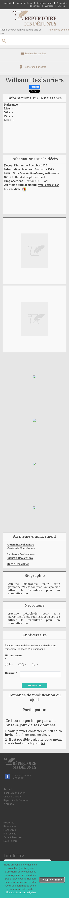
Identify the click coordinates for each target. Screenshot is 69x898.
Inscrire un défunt (24, 3)
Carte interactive (13, 837)
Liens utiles (10, 829)
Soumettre (35, 685)
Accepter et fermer (52, 879)
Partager (35, 87)
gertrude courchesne (21, 548)
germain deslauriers (20, 544)
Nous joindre (10, 840)
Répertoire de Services (16, 800)
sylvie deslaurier (18, 563)
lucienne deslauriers (20, 554)
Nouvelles (9, 822)
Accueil (7, 3)
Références (10, 826)
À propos (49, 6)
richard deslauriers (20, 557)
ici (43, 743)
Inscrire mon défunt (14, 792)
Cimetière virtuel (44, 3)
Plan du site (10, 833)
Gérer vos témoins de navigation (21, 892)
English (61, 6)
